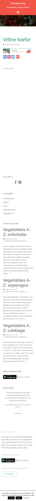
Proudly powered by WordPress (13, 487)
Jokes (5, 206)
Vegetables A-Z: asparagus (17, 283)
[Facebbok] (15, 183)
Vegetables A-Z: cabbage (17, 328)
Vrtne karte (9, 68)
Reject (18, 498)
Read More (26, 498)
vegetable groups (9, 209)
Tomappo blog (18, 3)
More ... (26, 440)
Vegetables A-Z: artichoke (17, 232)
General (6, 202)
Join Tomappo (9, 467)
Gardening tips (8, 198)
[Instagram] (19, 183)
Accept (11, 498)
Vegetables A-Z (8, 213)
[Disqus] (18, 98)
